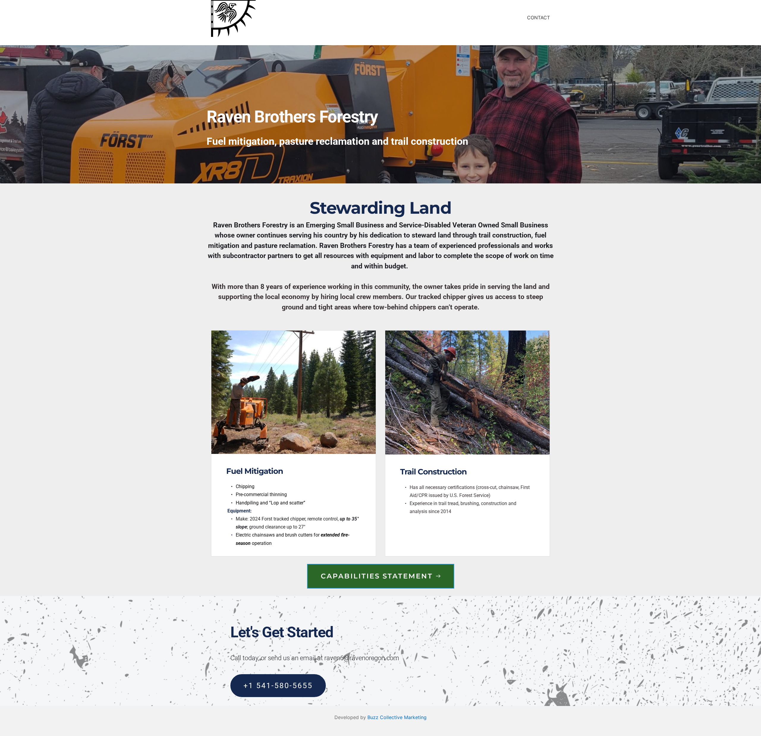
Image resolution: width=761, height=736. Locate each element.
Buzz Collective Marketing (397, 717)
